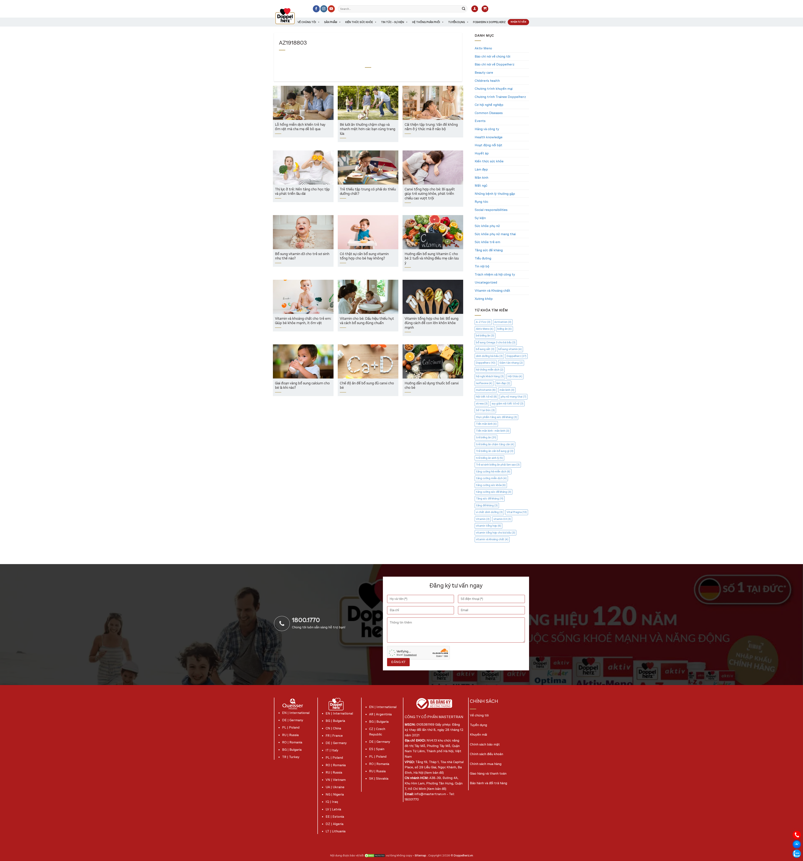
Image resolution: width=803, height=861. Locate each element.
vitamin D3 (502, 519)
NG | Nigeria (335, 794)
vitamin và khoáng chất (492, 539)
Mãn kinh (481, 177)
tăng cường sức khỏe (491, 485)
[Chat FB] (797, 844)
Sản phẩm (330, 22)
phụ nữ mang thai (513, 396)
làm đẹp (503, 383)
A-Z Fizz (483, 322)
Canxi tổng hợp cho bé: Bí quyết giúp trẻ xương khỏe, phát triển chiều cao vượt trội (430, 194)
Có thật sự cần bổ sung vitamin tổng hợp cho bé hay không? (364, 256)
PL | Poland (290, 727)
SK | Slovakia (378, 778)
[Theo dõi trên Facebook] (316, 8)
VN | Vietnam (336, 780)
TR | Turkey (290, 757)
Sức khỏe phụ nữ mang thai (495, 234)
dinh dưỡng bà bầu (489, 356)
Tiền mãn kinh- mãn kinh (492, 430)
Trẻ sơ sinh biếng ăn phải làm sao (498, 464)
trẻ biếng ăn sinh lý (489, 458)
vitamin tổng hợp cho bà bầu (495, 532)
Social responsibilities (491, 210)
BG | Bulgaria (292, 749)
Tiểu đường (483, 258)
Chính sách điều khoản (486, 754)
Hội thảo (515, 376)
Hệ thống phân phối (426, 22)
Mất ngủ (481, 185)
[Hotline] (797, 834)
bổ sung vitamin (510, 349)
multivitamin (486, 390)
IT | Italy (332, 750)
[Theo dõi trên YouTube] (331, 8)
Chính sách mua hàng (485, 764)
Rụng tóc (481, 201)
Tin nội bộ (482, 266)
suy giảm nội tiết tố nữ (507, 403)
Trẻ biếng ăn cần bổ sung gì (494, 451)
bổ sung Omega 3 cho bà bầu (495, 342)
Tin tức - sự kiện (392, 22)
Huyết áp (482, 153)
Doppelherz (516, 356)
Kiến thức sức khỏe (359, 22)
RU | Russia (290, 735)
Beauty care (484, 72)
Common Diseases (489, 113)
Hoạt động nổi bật (488, 145)
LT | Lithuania (335, 831)
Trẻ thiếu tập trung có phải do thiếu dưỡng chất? (368, 191)
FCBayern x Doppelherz (489, 22)
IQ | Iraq (332, 801)
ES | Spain (376, 749)
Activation (502, 322)
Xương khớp (484, 298)
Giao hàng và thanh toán (488, 773)
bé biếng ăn (485, 335)
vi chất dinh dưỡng (489, 512)
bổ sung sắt (485, 349)
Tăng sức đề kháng (489, 250)
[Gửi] (463, 8)
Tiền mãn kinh (486, 424)
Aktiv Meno (483, 48)
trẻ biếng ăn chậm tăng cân (495, 444)
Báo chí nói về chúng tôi (492, 56)
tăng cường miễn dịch (491, 478)
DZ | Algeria (334, 824)
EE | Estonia (335, 816)
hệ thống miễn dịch (489, 369)
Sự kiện (480, 218)
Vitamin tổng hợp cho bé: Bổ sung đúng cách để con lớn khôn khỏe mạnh (431, 323)
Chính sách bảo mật (485, 744)
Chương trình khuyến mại (494, 88)
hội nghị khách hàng (490, 376)
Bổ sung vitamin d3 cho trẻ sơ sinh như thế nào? (302, 256)
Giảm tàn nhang (511, 362)
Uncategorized (486, 282)
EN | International (295, 713)
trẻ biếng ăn (486, 437)
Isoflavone (484, 383)
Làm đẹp (481, 169)
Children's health (487, 80)
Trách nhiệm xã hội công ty (495, 274)
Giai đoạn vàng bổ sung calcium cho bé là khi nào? (302, 385)
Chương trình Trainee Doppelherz (500, 97)
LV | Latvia (333, 809)
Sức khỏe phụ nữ (487, 226)
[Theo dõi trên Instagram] (323, 8)
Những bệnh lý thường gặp (495, 193)
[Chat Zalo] (797, 853)
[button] (474, 8)
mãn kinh (507, 390)
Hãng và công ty (487, 129)
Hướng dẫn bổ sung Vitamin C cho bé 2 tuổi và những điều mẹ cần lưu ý (432, 258)
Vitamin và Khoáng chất (492, 290)
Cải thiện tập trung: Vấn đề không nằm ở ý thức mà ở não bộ (431, 127)
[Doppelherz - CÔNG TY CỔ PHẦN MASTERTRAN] (290, 16)
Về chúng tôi (307, 22)
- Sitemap (420, 855)
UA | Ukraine (335, 787)
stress (482, 403)
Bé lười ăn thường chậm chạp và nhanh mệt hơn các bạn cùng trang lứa (367, 129)
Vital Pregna (517, 512)
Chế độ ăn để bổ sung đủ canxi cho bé (367, 385)
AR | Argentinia (380, 714)
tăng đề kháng (487, 505)
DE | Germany (292, 720)
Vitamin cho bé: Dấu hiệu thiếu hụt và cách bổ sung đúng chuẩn (367, 321)
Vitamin (483, 519)
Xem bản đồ (434, 772)
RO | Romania (292, 742)
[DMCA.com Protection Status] (374, 855)
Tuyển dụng (456, 22)
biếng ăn (504, 329)
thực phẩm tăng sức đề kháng (496, 417)
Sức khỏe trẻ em (487, 242)
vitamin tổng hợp (488, 525)
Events (480, 121)
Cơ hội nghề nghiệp (489, 105)
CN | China (333, 728)
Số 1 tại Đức (485, 410)
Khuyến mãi (478, 734)
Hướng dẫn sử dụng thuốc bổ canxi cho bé (432, 385)
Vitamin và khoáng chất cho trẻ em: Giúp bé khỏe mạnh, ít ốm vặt (303, 321)
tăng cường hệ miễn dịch (493, 471)
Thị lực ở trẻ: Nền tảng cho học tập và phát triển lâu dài (302, 191)
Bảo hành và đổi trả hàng (488, 783)
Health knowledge (489, 137)
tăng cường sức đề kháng (493, 492)
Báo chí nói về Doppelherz (494, 64)
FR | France (334, 735)
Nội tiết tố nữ (486, 396)
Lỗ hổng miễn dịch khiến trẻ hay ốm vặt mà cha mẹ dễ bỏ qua (300, 127)
